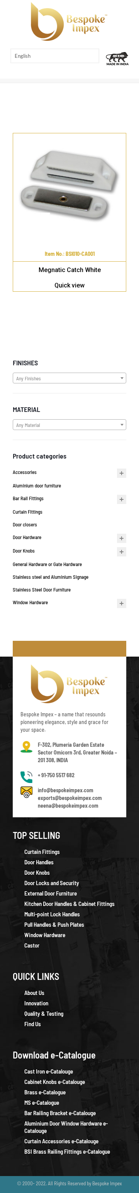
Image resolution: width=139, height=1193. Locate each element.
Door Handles (39, 862)
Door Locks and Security (51, 882)
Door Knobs (24, 551)
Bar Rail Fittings (28, 498)
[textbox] (69, 378)
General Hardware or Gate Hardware (47, 564)
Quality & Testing (43, 1013)
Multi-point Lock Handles (52, 914)
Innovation (36, 1003)
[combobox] (69, 378)
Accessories (25, 472)
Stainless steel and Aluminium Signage (50, 577)
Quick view (69, 285)
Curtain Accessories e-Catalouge (61, 1141)
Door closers (25, 524)
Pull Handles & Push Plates (54, 924)
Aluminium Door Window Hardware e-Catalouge (66, 1127)
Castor (31, 945)
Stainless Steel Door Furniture (42, 589)
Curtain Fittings (27, 512)
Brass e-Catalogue (45, 1092)
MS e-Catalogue (41, 1102)
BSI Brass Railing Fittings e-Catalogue (67, 1151)
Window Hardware (30, 602)
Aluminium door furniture (37, 485)
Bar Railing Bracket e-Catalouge (60, 1112)
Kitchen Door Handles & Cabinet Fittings (69, 903)
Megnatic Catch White (70, 270)
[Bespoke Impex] (69, 21)
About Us (34, 992)
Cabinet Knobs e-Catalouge (54, 1081)
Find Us (32, 1023)
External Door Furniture (50, 893)
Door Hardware (27, 537)
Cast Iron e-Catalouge (48, 1071)
